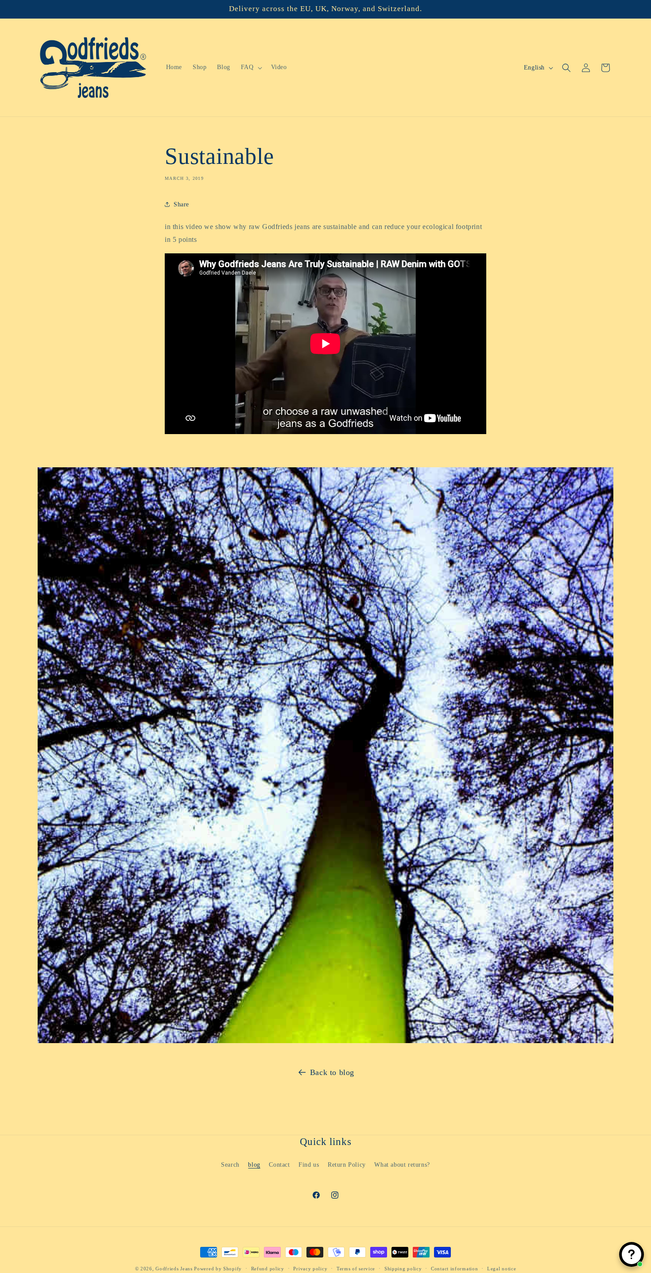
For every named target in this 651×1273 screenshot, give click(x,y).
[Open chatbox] (631, 1254)
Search (230, 1164)
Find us (308, 1164)
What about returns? (402, 1164)
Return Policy (347, 1164)
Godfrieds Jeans (174, 1268)
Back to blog (332, 1072)
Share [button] (181, 204)
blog (254, 1164)
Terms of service (356, 1268)
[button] (251, 67)
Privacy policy (310, 1268)
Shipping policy (403, 1268)
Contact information (454, 1268)
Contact (279, 1164)
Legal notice (501, 1268)
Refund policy (267, 1268)
